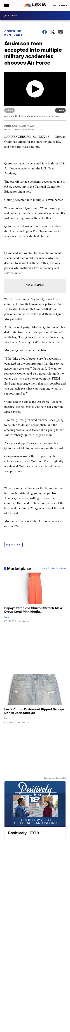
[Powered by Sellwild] (60, 778)
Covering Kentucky (13, 33)
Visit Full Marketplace (54, 568)
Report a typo (13, 544)
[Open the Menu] (6, 5)
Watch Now (59, 5)
